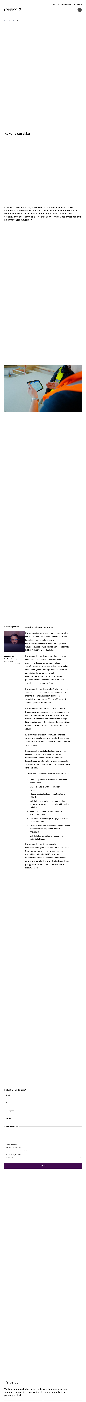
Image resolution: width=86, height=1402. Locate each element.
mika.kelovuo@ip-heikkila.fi (13, 664)
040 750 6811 (8, 662)
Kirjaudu (79, 4)
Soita (53, 4)
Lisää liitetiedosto (12, 1145)
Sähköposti (10, 1111)
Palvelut (7, 21)
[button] (80, 10)
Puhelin (8, 1119)
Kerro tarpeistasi (12, 1126)
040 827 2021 (66, 4)
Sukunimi (9, 1103)
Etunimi (8, 1095)
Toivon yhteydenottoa (14, 1155)
